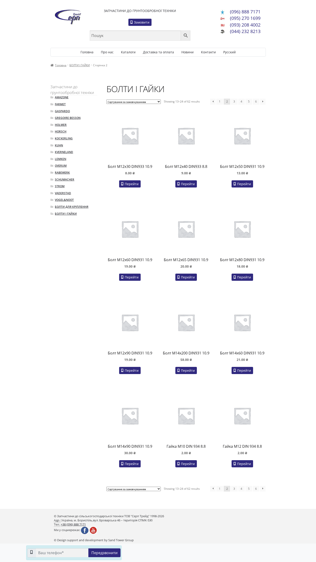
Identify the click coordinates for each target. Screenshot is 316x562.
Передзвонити (104, 552)
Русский (229, 52)
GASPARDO (62, 111)
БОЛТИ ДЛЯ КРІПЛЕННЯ (71, 207)
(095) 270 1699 (245, 18)
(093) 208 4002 (245, 25)
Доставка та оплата (158, 52)
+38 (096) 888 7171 (73, 524)
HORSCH (60, 131)
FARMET (60, 104)
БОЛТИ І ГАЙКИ (79, 65)
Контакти (208, 52)
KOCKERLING (64, 138)
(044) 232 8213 (245, 31)
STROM (60, 186)
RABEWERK (62, 173)
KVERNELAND (64, 152)
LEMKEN (60, 159)
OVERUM (61, 166)
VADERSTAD (63, 193)
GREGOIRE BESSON (68, 118)
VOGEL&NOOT (64, 200)
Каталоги (128, 52)
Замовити (141, 22)
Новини (187, 52)
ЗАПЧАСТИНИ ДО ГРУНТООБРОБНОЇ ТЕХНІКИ (140, 11)
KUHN (59, 145)
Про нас (107, 52)
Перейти (131, 184)
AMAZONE (61, 97)
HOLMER (61, 125)
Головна (87, 52)
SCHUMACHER (64, 179)
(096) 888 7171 (245, 12)
